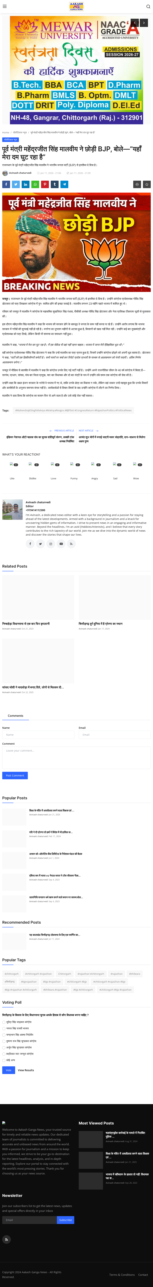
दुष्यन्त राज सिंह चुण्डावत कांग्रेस (21, 1041)
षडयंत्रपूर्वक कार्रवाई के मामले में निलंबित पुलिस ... (125, 1134)
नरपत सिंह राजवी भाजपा (17, 1028)
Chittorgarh (64, 973)
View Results (26, 1070)
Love (53, 478)
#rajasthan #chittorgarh (91, 973)
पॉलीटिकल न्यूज (20, 132)
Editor (30, 506)
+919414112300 (35, 510)
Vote (8, 1070)
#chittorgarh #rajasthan (38, 973)
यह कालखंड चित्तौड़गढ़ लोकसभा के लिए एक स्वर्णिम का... (54, 934)
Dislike (32, 478)
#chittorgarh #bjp (77, 981)
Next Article (86, 430)
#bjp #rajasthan (52, 981)
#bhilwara (134, 973)
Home (5, 132)
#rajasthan (117, 973)
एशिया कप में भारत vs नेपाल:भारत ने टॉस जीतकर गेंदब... (55, 875)
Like (12, 478)
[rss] (6, 1239)
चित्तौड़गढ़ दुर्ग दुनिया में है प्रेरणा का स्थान (100, 624)
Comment (8, 743)
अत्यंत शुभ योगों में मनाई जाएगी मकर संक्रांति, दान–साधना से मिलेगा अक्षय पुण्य (112, 439)
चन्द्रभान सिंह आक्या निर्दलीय (19, 1034)
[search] (148, 6)
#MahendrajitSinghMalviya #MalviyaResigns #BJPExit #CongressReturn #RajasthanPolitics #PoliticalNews (73, 410)
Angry (94, 478)
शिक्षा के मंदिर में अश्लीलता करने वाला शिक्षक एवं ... (51, 810)
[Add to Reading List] (147, 184)
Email (82, 728)
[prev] (135, 23)
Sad (115, 478)
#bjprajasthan (29, 981)
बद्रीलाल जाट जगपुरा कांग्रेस (19, 1053)
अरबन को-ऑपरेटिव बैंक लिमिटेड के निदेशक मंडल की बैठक (55, 853)
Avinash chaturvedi (38, 502)
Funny (74, 478)
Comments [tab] (15, 716)
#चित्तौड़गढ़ (10, 981)
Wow (136, 478)
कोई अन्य (10, 1060)
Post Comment (15, 775)
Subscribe (65, 1220)
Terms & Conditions (122, 1275)
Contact (143, 1275)
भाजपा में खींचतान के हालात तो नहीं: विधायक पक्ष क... (127, 1176)
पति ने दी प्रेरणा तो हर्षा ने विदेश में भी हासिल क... (51, 832)
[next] (144, 23)
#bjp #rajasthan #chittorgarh (21, 989)
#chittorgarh (12, 973)
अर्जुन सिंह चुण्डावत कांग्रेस (19, 1047)
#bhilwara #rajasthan (55, 989)
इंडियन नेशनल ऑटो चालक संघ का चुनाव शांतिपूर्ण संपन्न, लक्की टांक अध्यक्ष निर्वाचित (40, 439)
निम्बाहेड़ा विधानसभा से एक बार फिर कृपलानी (26, 624)
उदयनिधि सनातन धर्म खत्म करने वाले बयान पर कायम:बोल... (56, 897)
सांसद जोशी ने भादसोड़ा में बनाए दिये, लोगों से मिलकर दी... (33, 687)
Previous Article (64, 430)
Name (6, 728)
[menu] (4, 6)
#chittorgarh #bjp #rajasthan (115, 989)
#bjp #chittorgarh (83, 989)
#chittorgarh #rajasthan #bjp (109, 981)
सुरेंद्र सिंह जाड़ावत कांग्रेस (18, 1022)
